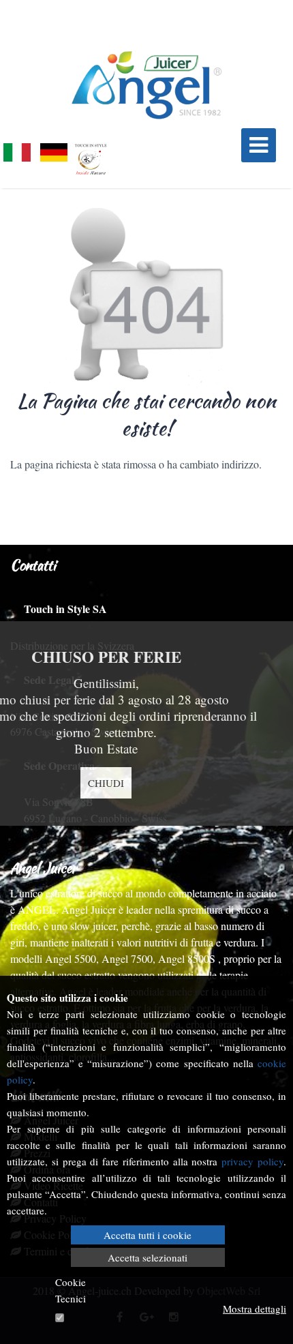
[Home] (146, 85)
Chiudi (106, 783)
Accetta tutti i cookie (147, 1235)
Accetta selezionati (147, 1257)
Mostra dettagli (254, 1308)
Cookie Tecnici (70, 1290)
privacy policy (252, 1161)
